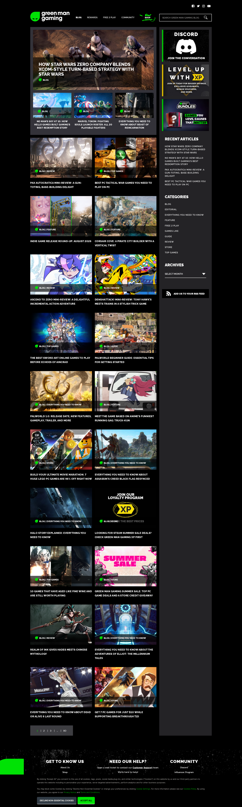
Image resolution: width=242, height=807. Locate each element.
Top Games (171, 252)
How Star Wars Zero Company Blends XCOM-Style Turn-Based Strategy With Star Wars (86, 69)
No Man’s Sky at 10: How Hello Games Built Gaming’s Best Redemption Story (52, 124)
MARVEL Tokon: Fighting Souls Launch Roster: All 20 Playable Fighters (93, 124)
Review (169, 241)
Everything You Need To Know (184, 214)
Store (168, 247)
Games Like (172, 230)
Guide (168, 236)
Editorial (171, 209)
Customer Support (142, 767)
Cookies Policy (190, 789)
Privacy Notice (70, 792)
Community (127, 17)
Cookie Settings (143, 789)
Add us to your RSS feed (189, 293)
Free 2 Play (109, 17)
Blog (79, 17)
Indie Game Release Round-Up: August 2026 (60, 241)
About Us (65, 767)
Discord (184, 767)
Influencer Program (184, 772)
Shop (147, 17)
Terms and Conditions (90, 792)
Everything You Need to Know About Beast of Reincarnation (134, 124)
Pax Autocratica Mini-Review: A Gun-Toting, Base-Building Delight (184, 172)
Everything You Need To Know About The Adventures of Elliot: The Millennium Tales (124, 654)
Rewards (92, 17)
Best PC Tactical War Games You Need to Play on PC (185, 183)
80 (64, 730)
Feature (170, 220)
